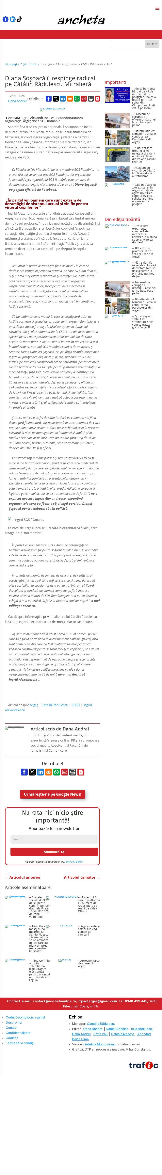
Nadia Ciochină (117, 1029)
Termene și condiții (20, 1043)
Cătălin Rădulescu (55, 705)
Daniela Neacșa (123, 1034)
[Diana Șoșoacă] (52, 109)
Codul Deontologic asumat (25, 1017)
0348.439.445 (136, 1001)
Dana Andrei (17, 101)
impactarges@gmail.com (97, 1001)
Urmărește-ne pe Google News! (52, 794)
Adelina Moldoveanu (100, 1044)
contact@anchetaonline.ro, (55, 1001)
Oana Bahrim (92, 1029)
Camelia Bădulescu (101, 1024)
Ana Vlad (144, 1034)
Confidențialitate (18, 1033)
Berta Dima (80, 1039)
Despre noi (14, 1022)
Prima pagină (12, 64)
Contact (11, 1028)
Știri (25, 64)
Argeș (34, 705)
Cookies (12, 1038)
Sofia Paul (100, 1034)
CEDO (76, 705)
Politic (34, 64)
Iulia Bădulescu (142, 1029)
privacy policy (74, 861)
